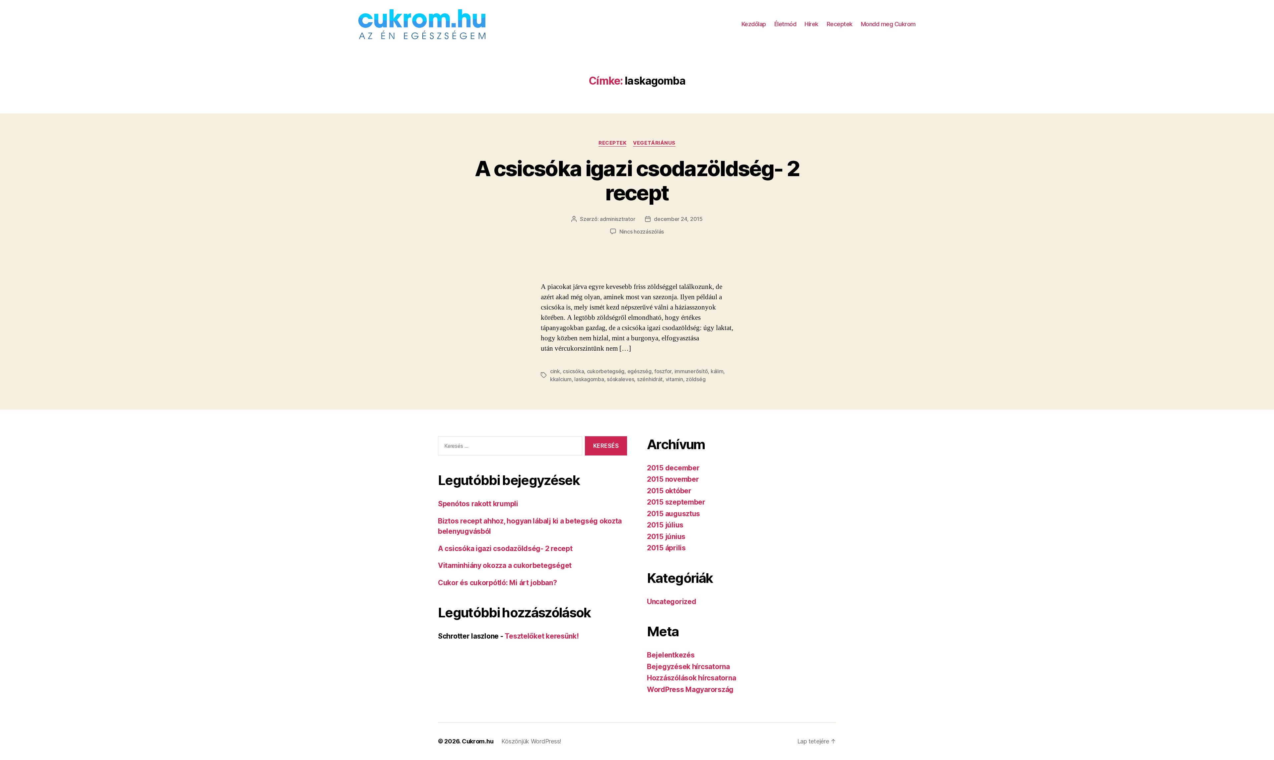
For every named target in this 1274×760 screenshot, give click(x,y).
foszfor (663, 371)
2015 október (669, 491)
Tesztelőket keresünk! (542, 636)
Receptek (840, 24)
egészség (639, 371)
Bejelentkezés (671, 655)
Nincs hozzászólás (641, 231)
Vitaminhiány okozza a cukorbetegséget (505, 565)
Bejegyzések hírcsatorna (688, 666)
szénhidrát (650, 379)
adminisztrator (617, 219)
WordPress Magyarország (690, 689)
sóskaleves (620, 379)
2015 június (666, 536)
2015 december (673, 468)
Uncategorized (671, 601)
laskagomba (589, 379)
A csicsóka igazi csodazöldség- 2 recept (637, 180)
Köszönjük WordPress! (531, 741)
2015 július (665, 525)
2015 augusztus (673, 514)
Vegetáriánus (654, 143)
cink (555, 371)
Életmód (785, 24)
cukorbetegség (606, 371)
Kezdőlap (754, 24)
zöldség (695, 379)
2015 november (673, 479)
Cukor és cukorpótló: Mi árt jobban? (497, 583)
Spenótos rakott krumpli (478, 504)
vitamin (674, 379)
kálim (717, 371)
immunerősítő (691, 371)
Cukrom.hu (478, 741)
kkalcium (561, 379)
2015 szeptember (676, 502)
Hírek (811, 24)
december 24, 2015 (678, 219)
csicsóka (573, 371)
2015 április (666, 548)
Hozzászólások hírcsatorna (691, 678)
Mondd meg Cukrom (888, 24)
